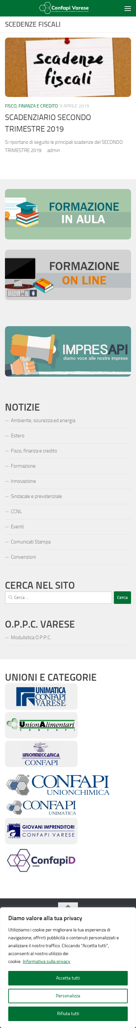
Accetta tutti (68, 978)
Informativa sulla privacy (46, 961)
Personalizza (68, 996)
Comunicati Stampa (31, 542)
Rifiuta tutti (68, 1013)
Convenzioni (23, 557)
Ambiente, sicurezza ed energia (43, 420)
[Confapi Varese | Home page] (63, 8)
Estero (17, 436)
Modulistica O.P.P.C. (31, 637)
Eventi (17, 527)
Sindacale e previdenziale (36, 496)
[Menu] (127, 8)
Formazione (23, 466)
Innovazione (23, 481)
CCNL (16, 511)
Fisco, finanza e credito (31, 106)
